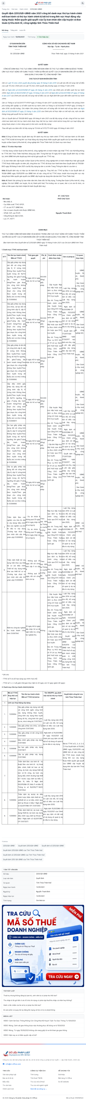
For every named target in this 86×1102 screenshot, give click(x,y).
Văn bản (14, 9)
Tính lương (34, 1074)
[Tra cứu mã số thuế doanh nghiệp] (43, 946)
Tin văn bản (7, 1085)
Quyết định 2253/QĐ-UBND (28, 846)
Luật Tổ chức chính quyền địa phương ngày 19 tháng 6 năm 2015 (32, 83)
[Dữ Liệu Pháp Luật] (17, 1053)
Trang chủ (5, 9)
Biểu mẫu (6, 1082)
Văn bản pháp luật (9, 1074)
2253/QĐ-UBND (9, 846)
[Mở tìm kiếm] (82, 3)
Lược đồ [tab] (22, 30)
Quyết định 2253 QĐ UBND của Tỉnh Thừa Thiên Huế (22, 859)
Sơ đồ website (63, 1082)
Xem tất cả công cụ (37, 1089)
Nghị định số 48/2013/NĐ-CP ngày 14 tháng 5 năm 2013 (28, 93)
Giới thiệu (61, 1074)
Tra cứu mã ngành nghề (39, 1085)
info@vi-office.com (13, 1064)
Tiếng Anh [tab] (13, 30)
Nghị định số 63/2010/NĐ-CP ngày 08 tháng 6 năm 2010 (30, 90)
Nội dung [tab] (5, 30)
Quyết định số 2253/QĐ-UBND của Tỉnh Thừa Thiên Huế (23, 855)
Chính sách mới (8, 1089)
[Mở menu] (3, 3)
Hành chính (24, 9)
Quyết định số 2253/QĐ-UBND (53, 846)
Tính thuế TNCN (36, 1078)
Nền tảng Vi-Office (65, 1078)
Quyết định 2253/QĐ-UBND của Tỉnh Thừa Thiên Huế (22, 850)
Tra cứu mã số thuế (37, 1082)
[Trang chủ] (43, 3)
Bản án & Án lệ (8, 1078)
